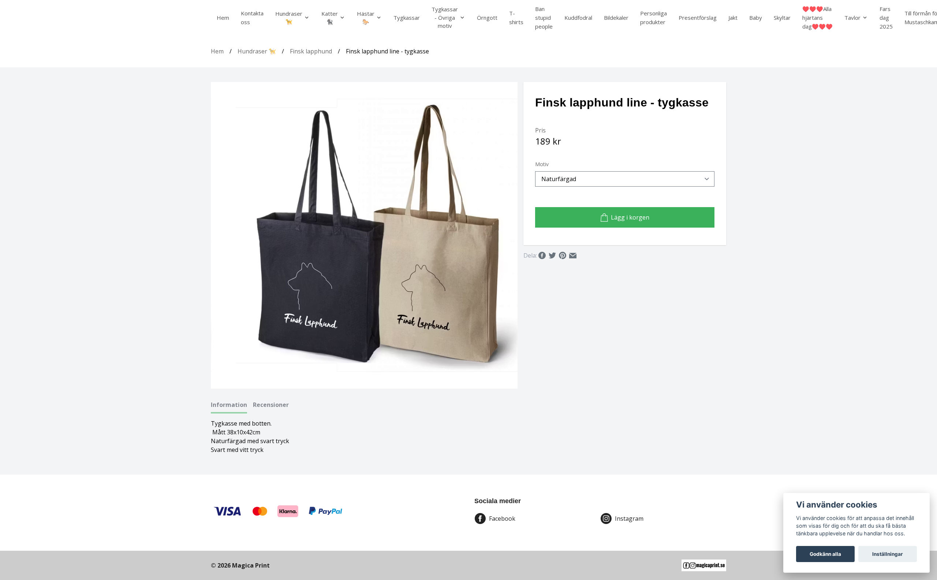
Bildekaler (616, 17)
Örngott (487, 17)
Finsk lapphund (311, 51)
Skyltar (782, 17)
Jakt (733, 17)
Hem (223, 17)
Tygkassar (406, 17)
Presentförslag (698, 17)
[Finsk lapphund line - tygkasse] (364, 235)
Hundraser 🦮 (257, 51)
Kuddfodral (578, 17)
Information (229, 405)
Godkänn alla (825, 554)
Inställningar (887, 554)
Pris (540, 130)
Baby (755, 17)
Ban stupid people (544, 17)
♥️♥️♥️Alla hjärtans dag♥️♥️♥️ (817, 17)
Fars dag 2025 (886, 17)
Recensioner (271, 405)
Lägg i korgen (630, 217)
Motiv (542, 164)
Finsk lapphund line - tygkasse (387, 51)
